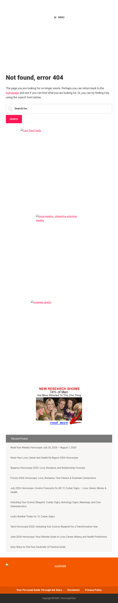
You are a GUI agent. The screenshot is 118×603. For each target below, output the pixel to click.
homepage (12, 92)
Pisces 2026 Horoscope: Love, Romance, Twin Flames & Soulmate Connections (53, 478)
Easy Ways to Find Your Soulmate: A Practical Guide (38, 546)
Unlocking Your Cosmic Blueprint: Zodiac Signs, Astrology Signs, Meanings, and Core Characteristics (55, 504)
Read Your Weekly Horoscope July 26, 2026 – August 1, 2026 (43, 447)
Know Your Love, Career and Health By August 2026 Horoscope (44, 457)
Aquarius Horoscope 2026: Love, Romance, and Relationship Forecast (47, 467)
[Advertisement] (59, 45)
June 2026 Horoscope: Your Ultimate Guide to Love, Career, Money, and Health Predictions (58, 536)
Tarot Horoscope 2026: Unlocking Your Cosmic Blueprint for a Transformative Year (54, 526)
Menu (61, 17)
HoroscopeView (59, 6)
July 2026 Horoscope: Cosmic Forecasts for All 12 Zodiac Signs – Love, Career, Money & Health (58, 490)
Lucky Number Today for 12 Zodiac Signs (32, 516)
